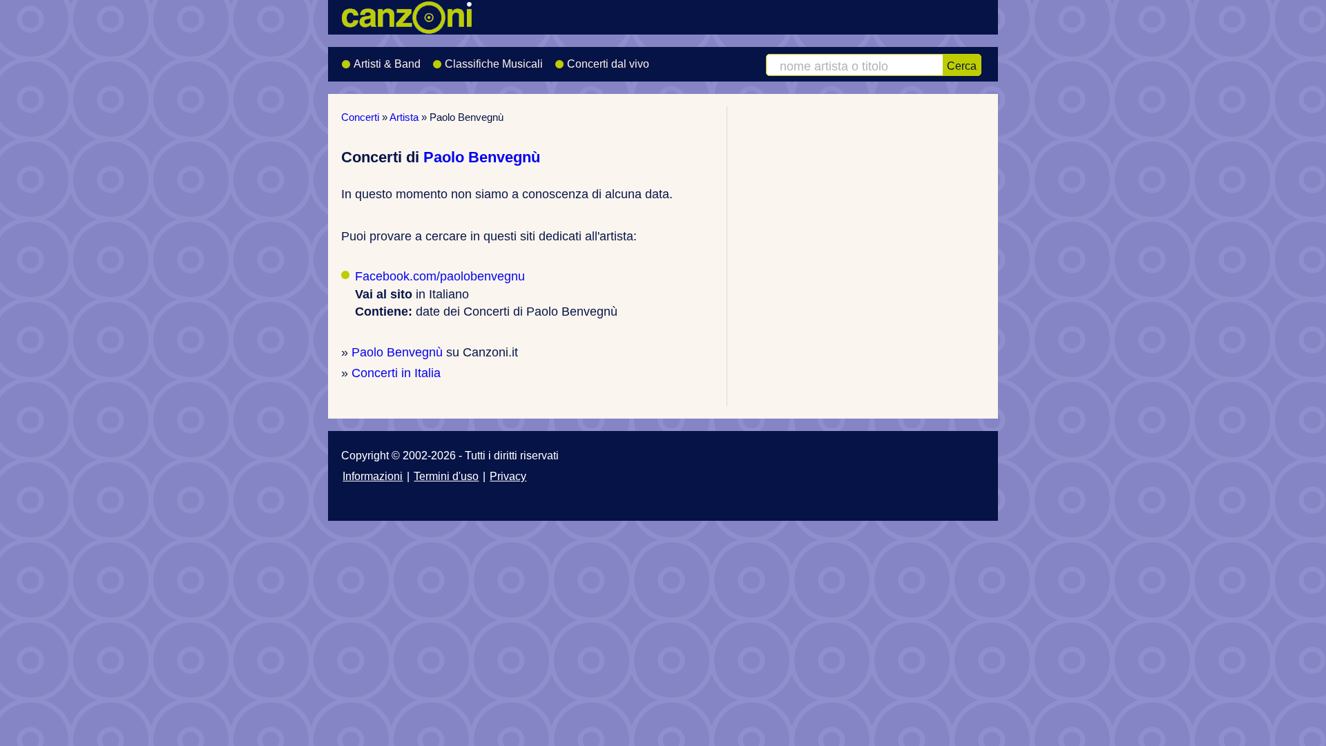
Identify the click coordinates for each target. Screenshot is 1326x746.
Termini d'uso (446, 476)
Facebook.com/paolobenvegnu (440, 276)
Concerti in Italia (396, 373)
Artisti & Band (387, 64)
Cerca (962, 65)
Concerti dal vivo (608, 64)
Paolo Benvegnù (481, 157)
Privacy (508, 476)
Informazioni (373, 476)
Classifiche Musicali (494, 64)
